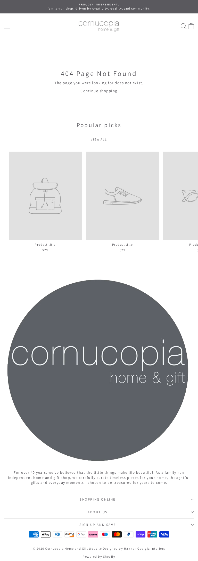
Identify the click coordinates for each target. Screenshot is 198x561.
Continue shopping (99, 90)
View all (99, 139)
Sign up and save (97, 525)
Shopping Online (98, 499)
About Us (98, 512)
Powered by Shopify (99, 556)
